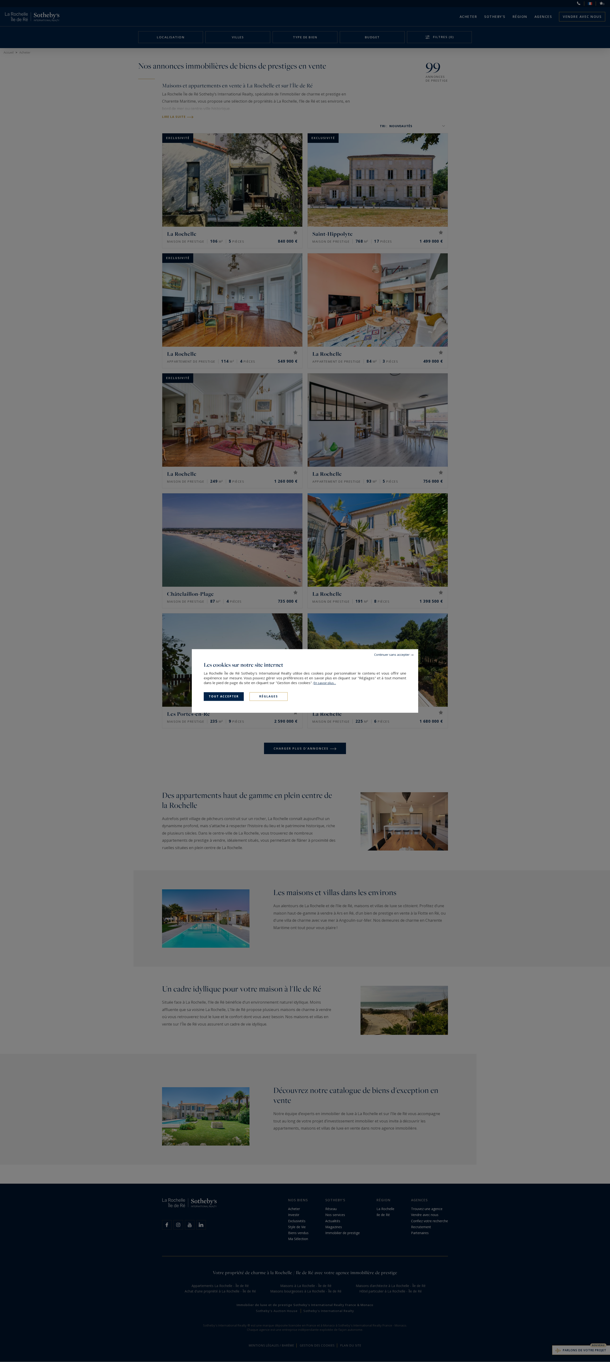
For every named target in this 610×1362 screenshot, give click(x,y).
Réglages (268, 696)
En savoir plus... (325, 683)
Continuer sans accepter (392, 654)
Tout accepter (224, 696)
